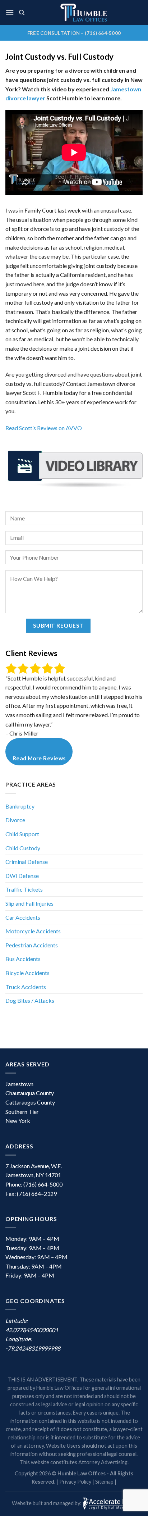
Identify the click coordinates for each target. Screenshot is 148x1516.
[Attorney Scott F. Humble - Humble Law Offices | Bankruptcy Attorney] (83, 12)
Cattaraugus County (30, 1102)
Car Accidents (22, 917)
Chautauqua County (29, 1092)
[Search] (21, 12)
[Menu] (9, 12)
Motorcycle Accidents (33, 931)
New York (17, 1120)
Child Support (22, 833)
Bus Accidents (23, 958)
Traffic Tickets (24, 889)
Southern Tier (22, 1111)
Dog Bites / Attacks (29, 1000)
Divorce (15, 819)
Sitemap (104, 1482)
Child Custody (22, 848)
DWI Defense (22, 875)
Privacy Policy (75, 1482)
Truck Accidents (25, 986)
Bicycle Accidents (27, 972)
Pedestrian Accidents (31, 945)
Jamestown (19, 1083)
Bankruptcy (19, 806)
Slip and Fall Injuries (29, 903)
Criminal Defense (26, 861)
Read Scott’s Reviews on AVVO (43, 427)
